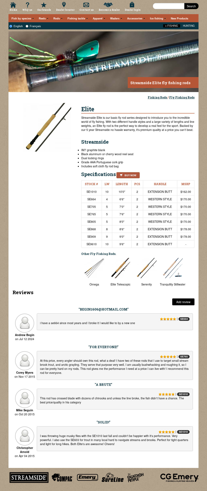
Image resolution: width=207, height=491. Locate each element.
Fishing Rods (158, 97)
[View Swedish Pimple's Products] (135, 477)
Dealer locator (65, 9)
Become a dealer (109, 9)
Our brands (44, 9)
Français (35, 26)
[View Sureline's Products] (112, 477)
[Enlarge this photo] (47, 127)
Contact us (86, 9)
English (18, 26)
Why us (27, 9)
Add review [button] (183, 302)
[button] (127, 174)
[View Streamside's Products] (29, 477)
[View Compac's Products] (62, 477)
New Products (179, 18)
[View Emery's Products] (87, 477)
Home (13, 9)
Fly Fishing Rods (181, 97)
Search (191, 6)
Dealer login (133, 9)
